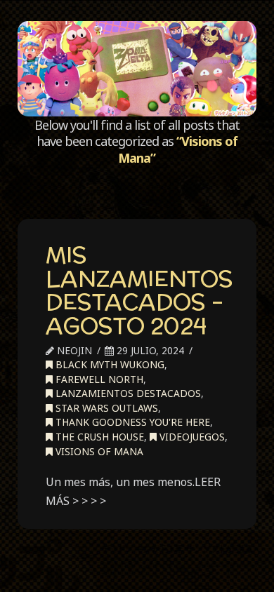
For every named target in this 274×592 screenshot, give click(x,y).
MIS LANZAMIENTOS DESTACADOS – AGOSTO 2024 (139, 290)
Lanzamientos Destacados (127, 393)
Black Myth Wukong (108, 364)
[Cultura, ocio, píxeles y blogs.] (137, 68)
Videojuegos (191, 436)
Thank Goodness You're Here (131, 422)
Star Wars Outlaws (105, 408)
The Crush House (98, 436)
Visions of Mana (98, 451)
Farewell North (98, 379)
